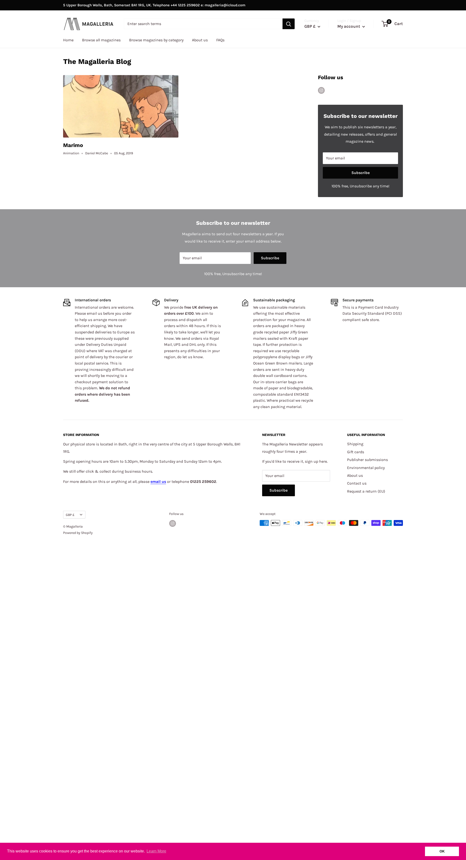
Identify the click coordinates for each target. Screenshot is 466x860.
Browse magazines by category (156, 40)
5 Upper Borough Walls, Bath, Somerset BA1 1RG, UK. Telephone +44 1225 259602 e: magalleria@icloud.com (154, 5)
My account (349, 26)
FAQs (220, 40)
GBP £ (70, 515)
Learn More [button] (156, 851)
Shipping (355, 444)
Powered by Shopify (78, 533)
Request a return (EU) (366, 491)
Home (68, 40)
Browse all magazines (101, 40)
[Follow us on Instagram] (321, 90)
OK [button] (442, 851)
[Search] (289, 23)
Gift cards (355, 452)
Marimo (73, 145)
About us (200, 40)
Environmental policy (366, 467)
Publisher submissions (367, 459)
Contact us (356, 483)
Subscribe (360, 172)
